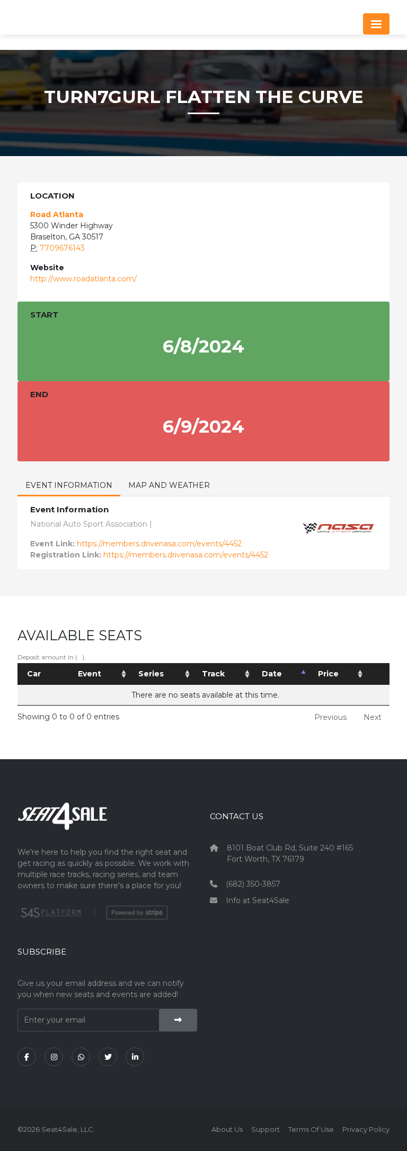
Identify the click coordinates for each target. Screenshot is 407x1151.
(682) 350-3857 (253, 884)
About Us (227, 1129)
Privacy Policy (366, 1129)
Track (213, 673)
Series (151, 673)
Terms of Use (311, 1129)
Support (265, 1129)
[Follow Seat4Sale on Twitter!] (108, 1056)
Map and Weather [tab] (169, 485)
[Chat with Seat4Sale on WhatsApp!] (81, 1056)
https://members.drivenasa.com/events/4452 (159, 543)
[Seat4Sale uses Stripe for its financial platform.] (137, 913)
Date (272, 673)
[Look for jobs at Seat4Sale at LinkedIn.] (135, 1056)
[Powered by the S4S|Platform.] (50, 913)
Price (328, 673)
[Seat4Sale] (107, 823)
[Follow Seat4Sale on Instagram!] (54, 1056)
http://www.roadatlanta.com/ (83, 279)
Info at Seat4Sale (257, 900)
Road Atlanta (56, 214)
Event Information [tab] (68, 485)
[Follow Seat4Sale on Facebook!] (26, 1056)
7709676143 (62, 248)
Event (89, 673)
